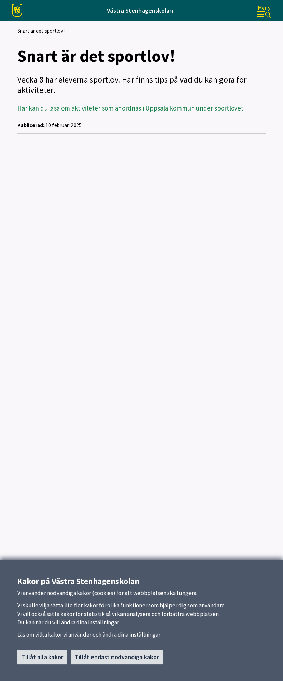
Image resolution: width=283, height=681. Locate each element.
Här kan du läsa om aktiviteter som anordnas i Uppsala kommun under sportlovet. (131, 108)
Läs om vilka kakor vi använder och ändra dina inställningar (88, 635)
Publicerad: (31, 125)
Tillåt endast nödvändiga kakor (117, 657)
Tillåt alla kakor (42, 657)
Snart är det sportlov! (41, 31)
